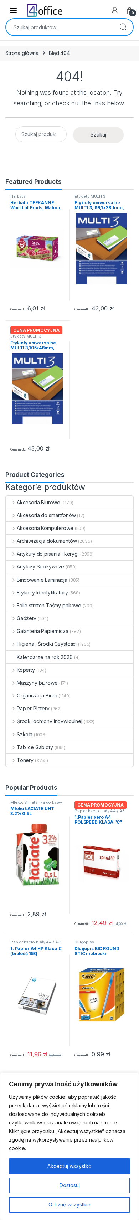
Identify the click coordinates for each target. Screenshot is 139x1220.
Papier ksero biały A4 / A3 (99, 810)
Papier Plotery (33, 708)
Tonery (25, 760)
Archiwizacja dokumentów (47, 541)
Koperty (26, 670)
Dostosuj (70, 1185)
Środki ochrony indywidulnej (49, 721)
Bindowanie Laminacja (42, 580)
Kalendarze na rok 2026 (45, 657)
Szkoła (24, 734)
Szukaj (123, 27)
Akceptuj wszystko (69, 1166)
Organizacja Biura (37, 696)
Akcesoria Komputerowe (45, 528)
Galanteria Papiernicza (42, 631)
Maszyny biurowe (37, 683)
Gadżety (26, 618)
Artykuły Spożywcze (40, 566)
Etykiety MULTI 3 (89, 196)
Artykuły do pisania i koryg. (48, 554)
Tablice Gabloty (35, 747)
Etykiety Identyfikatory (42, 593)
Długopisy (84, 942)
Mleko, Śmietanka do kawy (36, 802)
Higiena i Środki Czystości (47, 644)
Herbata (18, 196)
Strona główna (21, 53)
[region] (69, 1146)
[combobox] (59, 27)
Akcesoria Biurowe (38, 502)
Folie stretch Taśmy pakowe (49, 605)
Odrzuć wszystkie (69, 1204)
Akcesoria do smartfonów (46, 515)
